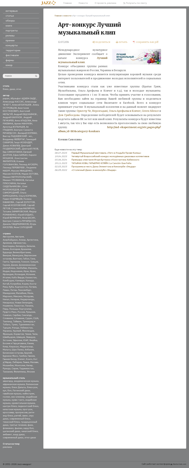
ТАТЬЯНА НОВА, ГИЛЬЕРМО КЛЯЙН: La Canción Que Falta (101, 163)
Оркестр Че (84, 110)
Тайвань (17, 321)
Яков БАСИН (28, 217)
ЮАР (25, 340)
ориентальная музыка (23, 403)
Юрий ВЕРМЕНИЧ (12, 217)
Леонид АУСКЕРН (28, 164)
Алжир (22, 239)
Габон (26, 258)
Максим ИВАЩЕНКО (21, 170)
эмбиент (7, 434)
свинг (25, 415)
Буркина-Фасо (10, 356)
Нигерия (14, 299)
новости (67, 16)
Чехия (28, 334)
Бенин (6, 249)
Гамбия (23, 356)
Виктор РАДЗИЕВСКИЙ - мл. (17, 136)
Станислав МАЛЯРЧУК (23, 208)
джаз (12, 89)
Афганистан (19, 243)
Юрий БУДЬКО (25, 214)
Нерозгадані (100, 110)
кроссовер (8, 412)
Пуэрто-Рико (10, 312)
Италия (6, 277)
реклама (7, 447)
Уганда (15, 327)
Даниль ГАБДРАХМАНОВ (16, 224)
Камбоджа (8, 280)
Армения (7, 243)
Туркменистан (26, 324)
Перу (5, 309)
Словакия (8, 318)
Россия (21, 312)
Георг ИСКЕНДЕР (23, 142)
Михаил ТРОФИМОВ (13, 180)
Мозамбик (8, 365)
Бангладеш (9, 246)
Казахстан (31, 277)
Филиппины (20, 371)
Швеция (20, 337)
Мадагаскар (26, 346)
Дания (14, 265)
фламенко (8, 428)
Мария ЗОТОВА (30, 173)
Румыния (30, 312)
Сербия (17, 315)
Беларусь (21, 246)
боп (9, 390)
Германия (15, 261)
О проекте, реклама (105, 3)
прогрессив (21, 412)
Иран (32, 271)
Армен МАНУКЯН (23, 123)
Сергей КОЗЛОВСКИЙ (14, 205)
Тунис (14, 324)
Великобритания (22, 252)
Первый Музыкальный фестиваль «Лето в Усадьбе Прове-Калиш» (106, 153)
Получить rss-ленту (136, 3)
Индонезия (16, 271)
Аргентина (32, 239)
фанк (30, 425)
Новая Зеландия (23, 302)
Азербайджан (10, 239)
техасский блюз (11, 422)
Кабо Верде (18, 277)
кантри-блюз (10, 406)
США (35, 318)
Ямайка (33, 340)
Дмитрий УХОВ (30, 148)
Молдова (28, 296)
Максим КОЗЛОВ (11, 173)
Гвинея (31, 356)
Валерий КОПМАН (27, 133)
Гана (32, 258)
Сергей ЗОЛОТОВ (25, 202)
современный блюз (20, 418)
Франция (7, 334)
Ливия (26, 362)
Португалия (25, 309)
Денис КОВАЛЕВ (11, 145)
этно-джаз (30, 437)
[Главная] (49, 3)
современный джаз (13, 437)
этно (18, 89)
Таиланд (7, 321)
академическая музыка (26, 381)
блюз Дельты (19, 387)
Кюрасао (14, 346)
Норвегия (8, 305)
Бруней (28, 352)
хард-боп (28, 428)
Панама (29, 305)
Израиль (32, 268)
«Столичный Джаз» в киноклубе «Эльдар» (93, 170)
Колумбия (15, 283)
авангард (8, 381)
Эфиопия (17, 340)
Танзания (8, 371)
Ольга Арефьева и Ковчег (125, 110)
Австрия (19, 236)
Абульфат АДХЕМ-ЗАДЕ (23, 98)
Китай (6, 283)
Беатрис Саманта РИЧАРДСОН (19, 221)
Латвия (32, 286)
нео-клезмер (18, 396)
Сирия (15, 368)
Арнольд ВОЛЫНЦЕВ (14, 126)
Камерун (20, 280)
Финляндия (28, 330)
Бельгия (31, 246)
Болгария (15, 249)
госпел (6, 396)
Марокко (7, 296)
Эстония (7, 340)
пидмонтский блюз (28, 406)
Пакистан (19, 305)
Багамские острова (13, 352)
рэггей (17, 415)
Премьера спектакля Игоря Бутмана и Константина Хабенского (105, 159)
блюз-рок (32, 387)
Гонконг (25, 261)
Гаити (6, 261)
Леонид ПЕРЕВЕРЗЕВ (14, 167)
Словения (19, 318)
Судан (28, 318)
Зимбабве (21, 268)
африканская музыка (14, 384)
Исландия (20, 274)
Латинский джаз (21, 390)
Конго (29, 359)
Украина (7, 330)
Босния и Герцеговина (14, 343)
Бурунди (7, 252)
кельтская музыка (12, 409)
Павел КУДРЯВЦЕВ (12, 199)
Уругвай (17, 330)
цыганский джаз (11, 431)
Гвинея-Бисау (10, 359)
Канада (30, 280)
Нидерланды (27, 299)
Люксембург (24, 290)
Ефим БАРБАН (20, 155)
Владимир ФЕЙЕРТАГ (14, 139)
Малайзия (21, 293)
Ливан (6, 290)
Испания (30, 274)
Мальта (7, 349)
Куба (11, 286)
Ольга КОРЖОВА (27, 196)
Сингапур (27, 315)
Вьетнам (17, 258)
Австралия (8, 236)
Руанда (6, 368)
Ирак (26, 271)
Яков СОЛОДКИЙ (23, 227)
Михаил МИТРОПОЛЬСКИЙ (17, 177)
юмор (9, 65)
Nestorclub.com (179, 464)
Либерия (17, 362)
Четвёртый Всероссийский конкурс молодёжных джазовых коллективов (110, 156)
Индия (6, 271)
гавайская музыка (12, 393)
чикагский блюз (29, 431)
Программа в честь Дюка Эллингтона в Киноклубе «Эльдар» (103, 166)
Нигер (29, 365)
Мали (30, 293)
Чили (34, 334)
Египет (21, 359)
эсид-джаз (18, 434)
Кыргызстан (21, 286)
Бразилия (26, 249)
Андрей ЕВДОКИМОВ (25, 114)
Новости (83, 3)
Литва (13, 290)
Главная (67, 3)
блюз (5, 89)
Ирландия (8, 274)
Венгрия (7, 255)
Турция (7, 327)
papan (6, 98)
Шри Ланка (18, 349)
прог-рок (27, 409)
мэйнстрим (28, 393)
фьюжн (18, 428)
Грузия (6, 265)
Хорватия (19, 334)
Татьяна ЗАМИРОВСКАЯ (15, 211)
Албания (29, 349)
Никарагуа (8, 302)
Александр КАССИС (13, 101)
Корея (25, 283)
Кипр (5, 346)
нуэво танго (18, 400)
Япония (31, 371)
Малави (34, 362)
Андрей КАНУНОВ (12, 117)
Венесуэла (17, 255)
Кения (30, 343)
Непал (6, 299)
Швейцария (9, 337)
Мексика (17, 296)
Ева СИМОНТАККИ (12, 152)
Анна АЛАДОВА (23, 120)
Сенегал (7, 315)
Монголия (20, 365)
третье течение (18, 425)
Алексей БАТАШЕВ (22, 104)
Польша (13, 309)
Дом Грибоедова (68, 115)
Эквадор (30, 337)
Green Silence (150, 110)
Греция (34, 261)
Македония (9, 293)
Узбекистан (26, 327)
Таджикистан (26, 368)
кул (4, 390)
